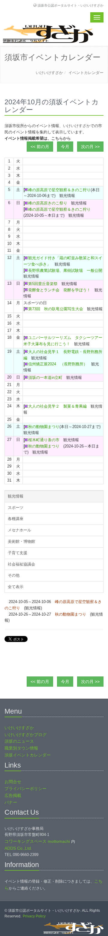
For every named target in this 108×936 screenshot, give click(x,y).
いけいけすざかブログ (25, 734)
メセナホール (19, 530)
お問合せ (12, 781)
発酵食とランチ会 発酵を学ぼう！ (59, 290)
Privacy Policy (34, 916)
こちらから (61, 138)
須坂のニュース (19, 741)
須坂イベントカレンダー (27, 755)
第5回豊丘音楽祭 (43, 283)
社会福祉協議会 (21, 564)
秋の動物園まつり (43, 426)
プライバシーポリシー (25, 788)
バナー (10, 802)
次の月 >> (90, 146)
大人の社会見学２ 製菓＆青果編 (57, 406)
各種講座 (15, 518)
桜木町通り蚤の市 (43, 440)
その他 (14, 575)
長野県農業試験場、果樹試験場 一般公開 (65, 270)
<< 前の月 (40, 146)
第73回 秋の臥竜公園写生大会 (55, 309)
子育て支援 (17, 553)
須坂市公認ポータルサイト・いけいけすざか (71, 5)
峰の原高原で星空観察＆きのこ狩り (59, 190)
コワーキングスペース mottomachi (37, 841)
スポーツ (15, 507)
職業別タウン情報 (21, 748)
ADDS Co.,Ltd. (18, 848)
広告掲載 (12, 795)
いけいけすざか (49, 72)
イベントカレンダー (86, 72)
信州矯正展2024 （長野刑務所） (57, 364)
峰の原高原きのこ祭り (47, 203)
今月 (65, 146)
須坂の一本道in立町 (45, 377)
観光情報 (15, 496)
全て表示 (15, 586)
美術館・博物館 (21, 541)
